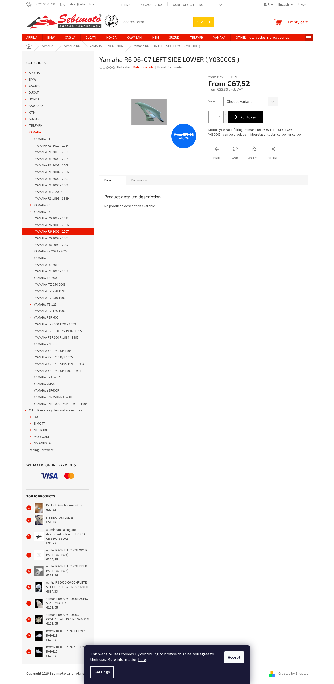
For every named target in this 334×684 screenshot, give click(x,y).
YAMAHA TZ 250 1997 (50, 297)
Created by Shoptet (293, 673)
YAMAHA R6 (42, 211)
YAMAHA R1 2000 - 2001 (52, 185)
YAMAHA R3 (42, 258)
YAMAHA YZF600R (46, 390)
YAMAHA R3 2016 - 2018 (52, 271)
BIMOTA (39, 423)
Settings (102, 672)
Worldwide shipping (188, 5)
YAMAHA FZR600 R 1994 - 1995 (57, 337)
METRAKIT (41, 430)
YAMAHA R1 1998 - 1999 (52, 198)
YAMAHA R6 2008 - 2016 (52, 225)
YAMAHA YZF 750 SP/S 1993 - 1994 (59, 364)
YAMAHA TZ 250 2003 (50, 284)
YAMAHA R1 (42, 139)
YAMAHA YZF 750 (46, 344)
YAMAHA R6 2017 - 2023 (52, 218)
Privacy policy (151, 5)
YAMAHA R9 (42, 205)
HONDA (34, 99)
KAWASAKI (36, 106)
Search (203, 22)
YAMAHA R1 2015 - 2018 (52, 152)
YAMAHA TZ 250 (45, 277)
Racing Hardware (41, 450)
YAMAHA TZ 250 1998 (50, 291)
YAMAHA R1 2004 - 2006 (52, 172)
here (142, 659)
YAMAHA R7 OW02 (47, 377)
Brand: (169, 67)
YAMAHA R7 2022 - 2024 (50, 251)
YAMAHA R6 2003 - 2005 (52, 238)
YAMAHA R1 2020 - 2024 (52, 145)
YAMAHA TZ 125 (45, 304)
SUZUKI (34, 119)
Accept (234, 657)
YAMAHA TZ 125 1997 (50, 311)
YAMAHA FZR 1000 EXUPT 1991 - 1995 (61, 403)
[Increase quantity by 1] (225, 114)
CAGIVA (34, 85)
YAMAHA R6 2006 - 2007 (52, 231)
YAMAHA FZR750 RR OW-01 (53, 397)
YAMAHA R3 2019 (47, 264)
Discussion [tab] (139, 180)
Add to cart (249, 117)
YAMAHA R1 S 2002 (48, 191)
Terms (125, 5)
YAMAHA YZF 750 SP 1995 (53, 350)
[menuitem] (32, 37)
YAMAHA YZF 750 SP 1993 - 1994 (58, 370)
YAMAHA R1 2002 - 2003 (52, 178)
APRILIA (34, 72)
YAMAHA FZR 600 (46, 317)
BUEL (37, 417)
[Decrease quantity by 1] (225, 120)
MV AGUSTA (42, 443)
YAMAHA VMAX (44, 383)
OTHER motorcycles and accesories (55, 410)
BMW (32, 79)
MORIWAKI (41, 437)
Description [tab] (112, 180)
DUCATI (34, 92)
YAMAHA (35, 132)
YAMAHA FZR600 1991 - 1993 (55, 324)
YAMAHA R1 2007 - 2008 (52, 165)
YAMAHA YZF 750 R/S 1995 (54, 357)
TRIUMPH (35, 125)
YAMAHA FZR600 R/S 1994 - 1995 (58, 331)
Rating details (143, 67)
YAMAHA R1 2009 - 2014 (52, 158)
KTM (32, 112)
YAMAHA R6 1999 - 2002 (52, 244)
